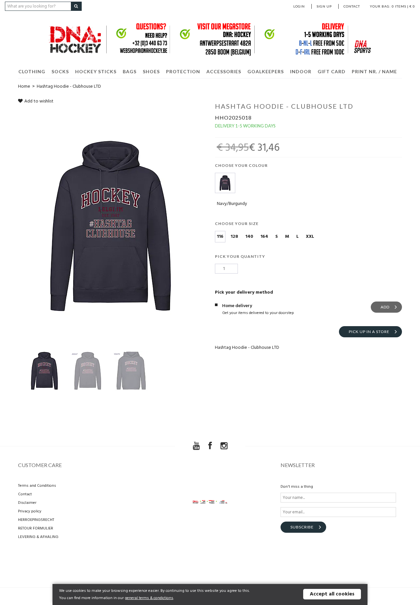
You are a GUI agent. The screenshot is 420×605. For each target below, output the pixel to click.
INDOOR (300, 71)
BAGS (129, 71)
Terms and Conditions (37, 485)
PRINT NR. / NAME (374, 71)
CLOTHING (31, 71)
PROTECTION (183, 71)
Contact (352, 6)
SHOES (151, 71)
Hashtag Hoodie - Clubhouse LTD (69, 86)
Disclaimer (27, 503)
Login (299, 6)
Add (385, 306)
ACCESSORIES (223, 71)
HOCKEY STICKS (95, 71)
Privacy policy (29, 511)
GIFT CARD (332, 71)
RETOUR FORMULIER (35, 528)
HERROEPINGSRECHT (36, 520)
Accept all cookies (332, 594)
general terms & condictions (149, 598)
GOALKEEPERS (265, 71)
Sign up (324, 6)
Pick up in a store (369, 331)
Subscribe (302, 527)
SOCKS (60, 71)
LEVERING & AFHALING (38, 537)
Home (24, 86)
